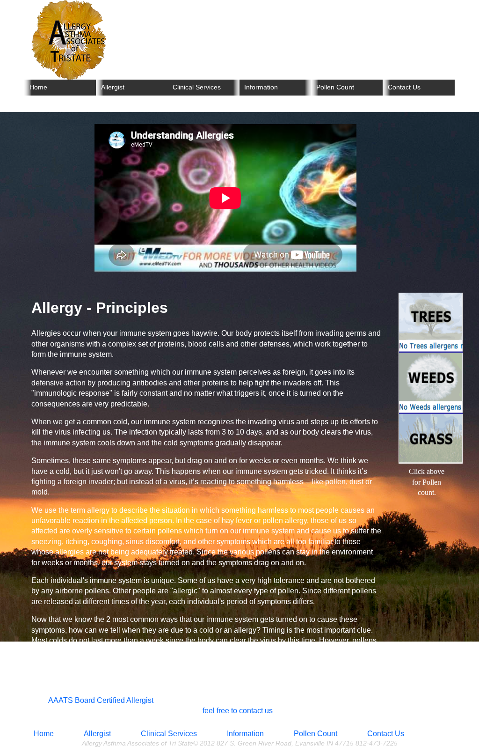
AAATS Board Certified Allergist (100, 700)
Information (261, 87)
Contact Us (404, 87)
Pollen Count (335, 87)
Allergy (71, 43)
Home (38, 87)
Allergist (112, 87)
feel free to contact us (238, 711)
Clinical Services (197, 87)
